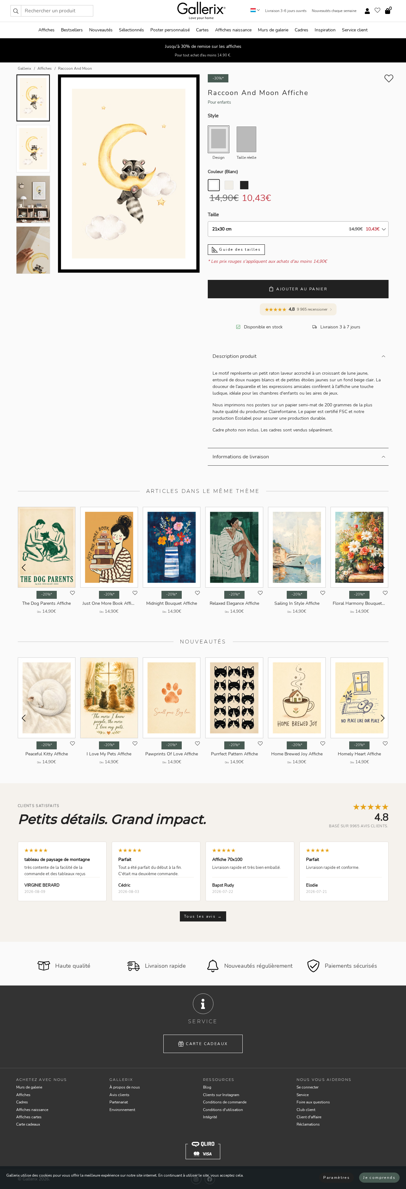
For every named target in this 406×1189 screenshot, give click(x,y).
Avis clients (119, 1094)
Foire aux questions (313, 1102)
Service (303, 1094)
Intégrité (210, 1117)
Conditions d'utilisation (223, 1109)
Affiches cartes (29, 1117)
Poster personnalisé (170, 30)
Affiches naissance (233, 30)
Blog (207, 1087)
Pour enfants (219, 102)
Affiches (46, 30)
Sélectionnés (131, 30)
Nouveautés (101, 30)
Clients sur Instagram (221, 1094)
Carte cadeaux (207, 1043)
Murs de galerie (273, 30)
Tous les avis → (203, 916)
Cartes (202, 30)
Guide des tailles (239, 249)
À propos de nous (124, 1087)
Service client (355, 30)
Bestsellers (72, 30)
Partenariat (118, 1102)
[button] (16, 11)
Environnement (122, 1109)
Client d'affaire (309, 1117)
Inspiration (325, 30)
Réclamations (308, 1124)
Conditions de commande (224, 1102)
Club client (306, 1109)
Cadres (301, 30)
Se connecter (307, 1087)
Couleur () (223, 172)
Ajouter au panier (301, 289)
